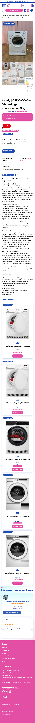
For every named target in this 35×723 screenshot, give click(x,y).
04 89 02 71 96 (7, 673)
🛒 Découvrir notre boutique (18, 1)
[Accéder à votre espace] (32, 5)
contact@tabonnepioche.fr (11, 670)
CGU (3, 708)
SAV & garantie (7, 675)
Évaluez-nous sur (11, 612)
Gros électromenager (20, 15)
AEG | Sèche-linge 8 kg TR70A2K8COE (17, 346)
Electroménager (10, 15)
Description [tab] (7, 166)
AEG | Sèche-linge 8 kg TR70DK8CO (17, 403)
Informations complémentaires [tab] (13, 170)
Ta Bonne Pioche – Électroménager (17, 601)
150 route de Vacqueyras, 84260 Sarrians (16, 682)
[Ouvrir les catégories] (3, 10)
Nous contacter (31, 10)
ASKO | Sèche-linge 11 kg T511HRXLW (17, 516)
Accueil (4, 15)
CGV (3, 701)
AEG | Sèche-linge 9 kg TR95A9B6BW (17, 459)
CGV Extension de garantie (10, 704)
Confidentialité (6, 715)
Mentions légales (7, 711)
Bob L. (6, 620)
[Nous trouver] (28, 10)
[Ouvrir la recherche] (16, 5)
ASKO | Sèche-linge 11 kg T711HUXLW (17, 573)
